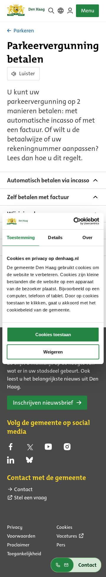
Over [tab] (87, 237)
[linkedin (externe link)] (10, 461)
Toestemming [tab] (21, 237)
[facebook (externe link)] (10, 448)
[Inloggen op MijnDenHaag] (70, 10)
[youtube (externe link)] (48, 448)
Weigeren (53, 351)
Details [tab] (55, 237)
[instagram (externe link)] (67, 448)
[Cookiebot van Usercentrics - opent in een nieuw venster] (74, 221)
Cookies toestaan (53, 334)
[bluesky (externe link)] (29, 461)
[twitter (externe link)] (29, 448)
